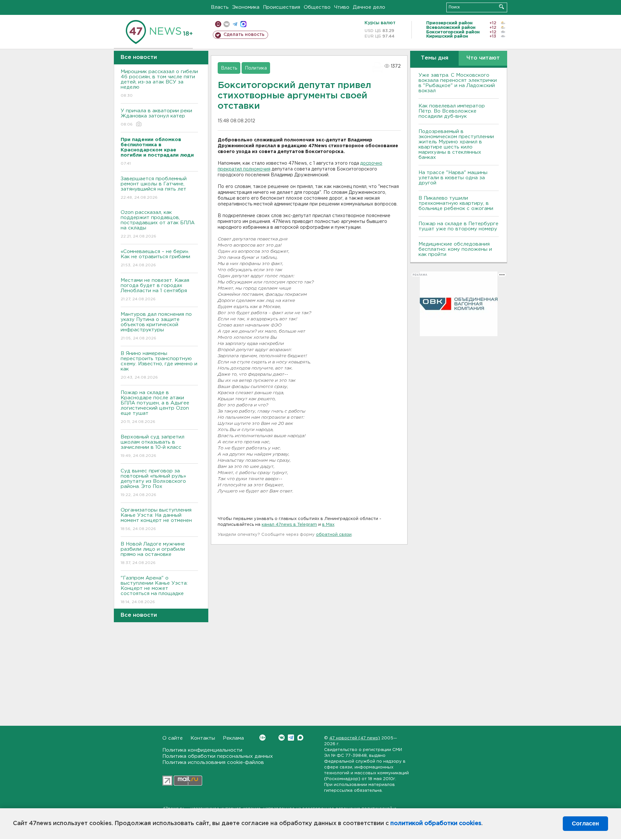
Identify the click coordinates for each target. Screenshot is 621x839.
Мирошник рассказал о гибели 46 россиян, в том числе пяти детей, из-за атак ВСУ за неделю (159, 83)
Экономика (245, 7)
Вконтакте (281, 737)
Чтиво (341, 7)
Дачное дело (369, 7)
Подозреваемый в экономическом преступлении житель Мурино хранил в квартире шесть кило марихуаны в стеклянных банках (456, 144)
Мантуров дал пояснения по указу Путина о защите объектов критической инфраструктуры (156, 326)
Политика (256, 68)
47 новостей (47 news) (354, 738)
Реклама (233, 738)
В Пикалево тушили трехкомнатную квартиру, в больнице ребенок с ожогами (456, 203)
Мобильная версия (218, 24)
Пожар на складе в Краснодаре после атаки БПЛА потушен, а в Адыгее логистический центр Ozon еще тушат (155, 407)
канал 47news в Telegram (289, 524)
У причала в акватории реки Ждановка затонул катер (156, 117)
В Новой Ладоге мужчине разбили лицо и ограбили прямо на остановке (153, 553)
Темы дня (434, 58)
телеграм (235, 24)
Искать (501, 6)
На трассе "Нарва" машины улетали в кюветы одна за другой (453, 178)
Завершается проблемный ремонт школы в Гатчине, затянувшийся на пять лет (154, 188)
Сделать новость (244, 35)
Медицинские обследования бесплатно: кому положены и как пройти (455, 249)
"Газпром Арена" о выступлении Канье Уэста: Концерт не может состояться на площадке (154, 590)
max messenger (243, 24)
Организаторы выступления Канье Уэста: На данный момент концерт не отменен (156, 519)
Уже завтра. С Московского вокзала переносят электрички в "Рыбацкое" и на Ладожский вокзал (458, 83)
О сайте (172, 738)
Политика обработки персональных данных (217, 756)
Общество (317, 7)
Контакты (203, 738)
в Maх (328, 524)
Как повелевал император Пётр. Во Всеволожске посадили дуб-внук (452, 111)
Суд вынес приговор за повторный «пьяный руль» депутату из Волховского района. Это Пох (153, 483)
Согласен (585, 823)
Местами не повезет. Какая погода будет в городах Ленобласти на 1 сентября (155, 289)
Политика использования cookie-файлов (213, 762)
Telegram (291, 737)
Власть (220, 7)
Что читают (483, 58)
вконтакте (226, 24)
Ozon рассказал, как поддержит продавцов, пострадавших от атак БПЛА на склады (158, 224)
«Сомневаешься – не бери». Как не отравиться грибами (155, 258)
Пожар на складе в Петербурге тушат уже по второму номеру (458, 226)
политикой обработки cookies (435, 823)
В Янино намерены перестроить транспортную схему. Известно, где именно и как (159, 365)
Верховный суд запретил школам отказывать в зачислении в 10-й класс (152, 446)
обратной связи (334, 534)
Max (300, 737)
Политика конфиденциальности (202, 750)
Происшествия (281, 7)
